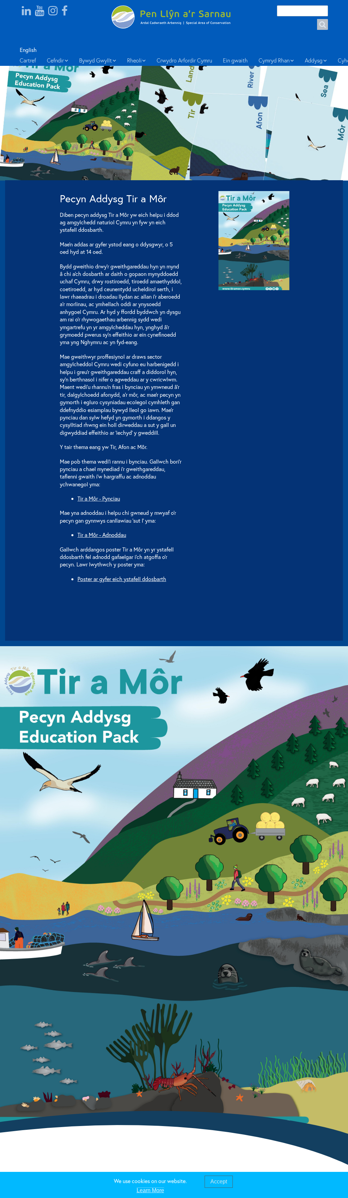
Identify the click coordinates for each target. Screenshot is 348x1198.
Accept (218, 1181)
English (27, 49)
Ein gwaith (235, 60)
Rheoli (134, 60)
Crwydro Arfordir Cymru (184, 60)
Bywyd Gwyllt (95, 60)
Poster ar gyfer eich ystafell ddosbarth (121, 578)
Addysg (314, 60)
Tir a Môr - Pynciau (98, 498)
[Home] (173, 17)
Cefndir (55, 60)
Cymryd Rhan (274, 60)
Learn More (150, 1190)
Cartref (28, 60)
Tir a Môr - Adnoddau (101, 534)
